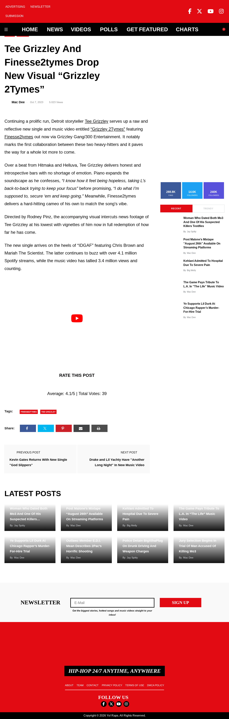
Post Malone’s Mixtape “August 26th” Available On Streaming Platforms (201, 243)
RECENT (176, 208)
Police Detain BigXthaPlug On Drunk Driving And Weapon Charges (143, 546)
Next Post (129, 452)
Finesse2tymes (18, 136)
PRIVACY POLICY (112, 685)
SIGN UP (180, 602)
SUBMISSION (14, 16)
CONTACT (93, 685)
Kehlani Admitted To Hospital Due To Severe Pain (140, 514)
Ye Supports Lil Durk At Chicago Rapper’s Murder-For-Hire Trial (201, 307)
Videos (81, 29)
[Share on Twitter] (46, 428)
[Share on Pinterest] (64, 428)
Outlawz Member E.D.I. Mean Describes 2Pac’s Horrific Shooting (84, 546)
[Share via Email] (82, 428)
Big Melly (191, 270)
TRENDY (208, 208)
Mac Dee (191, 253)
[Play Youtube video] (76, 318)
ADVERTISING (15, 6)
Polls (109, 29)
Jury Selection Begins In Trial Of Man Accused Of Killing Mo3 (197, 546)
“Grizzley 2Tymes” (108, 129)
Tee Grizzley (96, 121)
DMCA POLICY (155, 685)
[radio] (61, 384)
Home (30, 29)
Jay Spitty (191, 231)
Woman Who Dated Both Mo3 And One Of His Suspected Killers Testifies (203, 222)
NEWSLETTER (40, 6)
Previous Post (28, 452)
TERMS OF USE (134, 685)
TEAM (80, 685)
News (55, 29)
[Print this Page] (99, 428)
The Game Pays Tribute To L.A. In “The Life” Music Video (199, 514)
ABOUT (69, 685)
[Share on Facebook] (28, 428)
